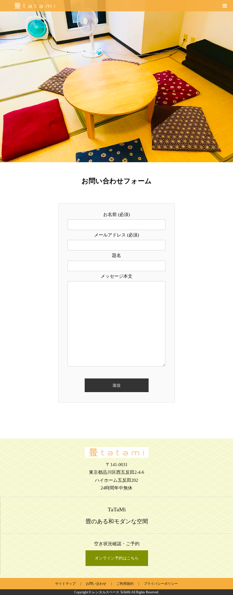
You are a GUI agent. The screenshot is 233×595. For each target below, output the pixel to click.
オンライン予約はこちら (117, 558)
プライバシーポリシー (161, 584)
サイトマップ (65, 584)
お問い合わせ (96, 584)
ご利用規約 (125, 584)
